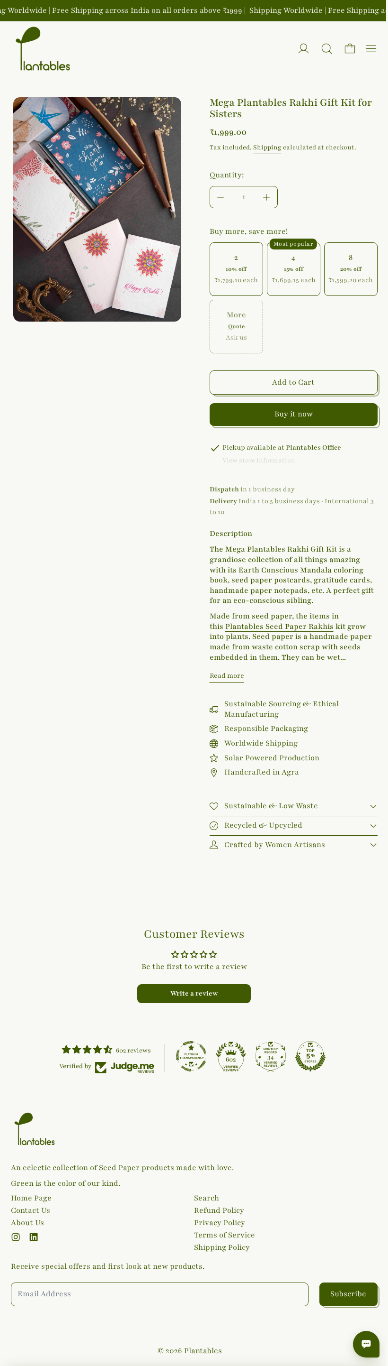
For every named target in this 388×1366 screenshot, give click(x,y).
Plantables (201, 1351)
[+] (267, 197)
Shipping (267, 147)
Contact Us (30, 1210)
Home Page (31, 1197)
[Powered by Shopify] (303, 48)
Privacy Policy (217, 1223)
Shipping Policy (219, 1247)
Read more (227, 675)
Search (204, 1197)
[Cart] (350, 48)
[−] (220, 197)
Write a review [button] (192, 992)
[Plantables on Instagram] (15, 1237)
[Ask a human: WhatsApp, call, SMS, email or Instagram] (361, 1344)
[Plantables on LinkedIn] (33, 1237)
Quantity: (227, 175)
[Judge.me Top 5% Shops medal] (308, 1055)
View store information (258, 460)
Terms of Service (222, 1235)
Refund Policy (217, 1210)
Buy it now (293, 414)
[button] (326, 48)
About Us (27, 1223)
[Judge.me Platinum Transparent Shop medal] (189, 1055)
